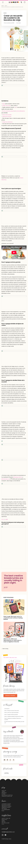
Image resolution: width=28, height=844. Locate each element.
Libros (3, 791)
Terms (3, 820)
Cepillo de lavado (6, 105)
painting (7, 773)
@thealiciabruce (5, 479)
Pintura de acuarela (6, 114)
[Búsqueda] (21, 2)
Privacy (4, 821)
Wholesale (4, 819)
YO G (2, 519)
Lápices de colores (6, 116)
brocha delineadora (20, 111)
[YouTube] (5, 835)
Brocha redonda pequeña (8, 111)
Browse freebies (10, 695)
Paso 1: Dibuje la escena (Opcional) (11, 710)
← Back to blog (4, 648)
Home (2, 5)
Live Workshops (6, 809)
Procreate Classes (6, 806)
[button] (2, 2)
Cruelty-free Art (6, 818)
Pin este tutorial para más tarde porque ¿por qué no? (14, 722)
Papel (3, 103)
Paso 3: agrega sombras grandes (11, 714)
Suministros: (6, 708)
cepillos (4, 790)
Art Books (4, 808)
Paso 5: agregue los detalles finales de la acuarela (12, 719)
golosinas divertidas (7, 795)
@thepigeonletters (17, 477)
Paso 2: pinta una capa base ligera (11, 712)
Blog (6, 5)
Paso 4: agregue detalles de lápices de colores (13, 716)
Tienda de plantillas (7, 796)
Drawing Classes (6, 807)
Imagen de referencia (7, 122)
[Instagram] (2, 835)
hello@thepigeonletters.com (8, 832)
